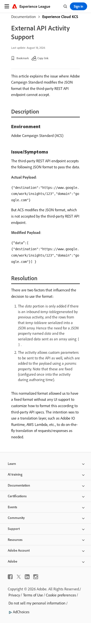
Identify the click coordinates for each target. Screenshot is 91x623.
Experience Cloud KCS (60, 16)
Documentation (23, 16)
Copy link (43, 58)
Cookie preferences (61, 595)
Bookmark (23, 58)
